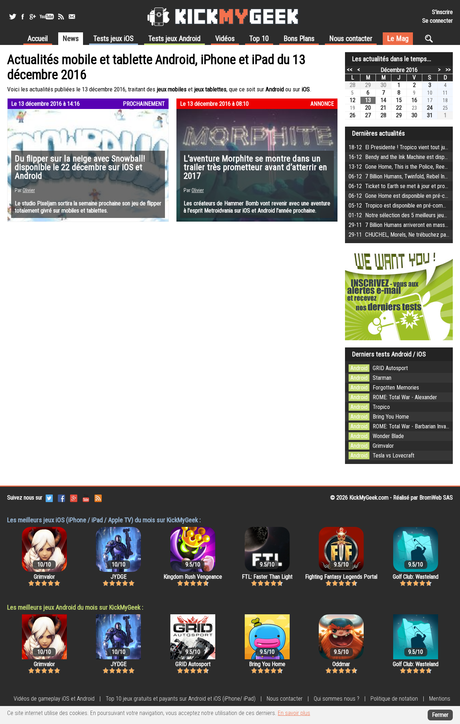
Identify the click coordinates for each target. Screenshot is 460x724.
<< (350, 69)
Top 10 (259, 38)
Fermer (440, 714)
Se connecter (437, 20)
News (71, 38)
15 (399, 100)
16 (414, 100)
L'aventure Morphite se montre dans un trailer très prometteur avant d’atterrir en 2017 (255, 167)
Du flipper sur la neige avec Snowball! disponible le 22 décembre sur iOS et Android (80, 167)
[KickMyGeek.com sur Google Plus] (73, 497)
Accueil (38, 38)
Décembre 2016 (399, 70)
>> (448, 69)
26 (352, 115)
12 (352, 100)
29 (368, 85)
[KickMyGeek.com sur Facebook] (61, 497)
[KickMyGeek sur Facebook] (22, 16)
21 (383, 107)
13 (368, 100)
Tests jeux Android (174, 38)
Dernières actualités (378, 133)
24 (430, 107)
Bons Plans (299, 38)
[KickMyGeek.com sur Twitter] (49, 497)
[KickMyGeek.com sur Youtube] (86, 497)
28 (352, 85)
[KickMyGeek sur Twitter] (12, 16)
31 (430, 115)
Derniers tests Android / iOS (389, 354)
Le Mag (398, 38)
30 (383, 85)
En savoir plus (294, 713)
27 (368, 115)
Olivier (29, 190)
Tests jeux (113, 38)
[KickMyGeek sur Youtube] (47, 16)
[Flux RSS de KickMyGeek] (61, 16)
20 (368, 107)
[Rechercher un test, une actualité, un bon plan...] (430, 38)
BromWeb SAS (436, 497)
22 (399, 107)
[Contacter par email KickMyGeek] (71, 16)
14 (383, 100)
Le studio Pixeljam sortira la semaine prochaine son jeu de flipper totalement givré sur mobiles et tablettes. (88, 207)
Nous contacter (350, 38)
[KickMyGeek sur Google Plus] (32, 16)
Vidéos (225, 38)
